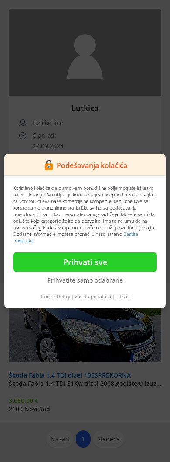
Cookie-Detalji (55, 296)
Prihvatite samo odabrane (85, 280)
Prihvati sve (85, 262)
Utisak (122, 296)
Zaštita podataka (93, 296)
